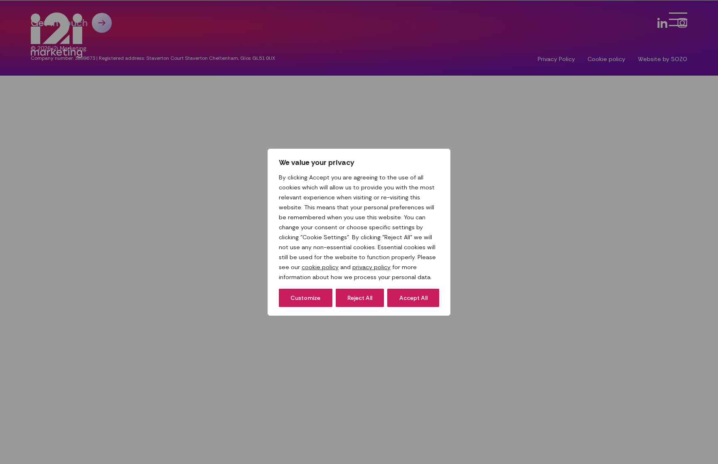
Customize (305, 298)
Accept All (413, 298)
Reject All (359, 298)
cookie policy (320, 267)
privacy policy (371, 267)
